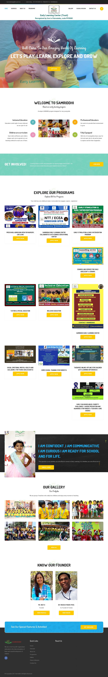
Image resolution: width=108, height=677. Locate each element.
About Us (22, 8)
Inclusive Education (54, 311)
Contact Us (92, 8)
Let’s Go (54, 69)
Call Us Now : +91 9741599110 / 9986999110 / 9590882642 (41, 2)
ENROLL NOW (46, 467)
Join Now (96, 164)
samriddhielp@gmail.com (13, 2)
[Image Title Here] (20, 509)
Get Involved (88, 627)
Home (6, 8)
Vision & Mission (81, 8)
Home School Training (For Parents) (54, 370)
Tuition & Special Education (20, 311)
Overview (14, 8)
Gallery (71, 8)
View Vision (66, 613)
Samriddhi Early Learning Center (87, 333)
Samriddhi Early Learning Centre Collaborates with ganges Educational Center (54, 235)
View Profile (41, 613)
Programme (32, 8)
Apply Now (20, 238)
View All (54, 547)
